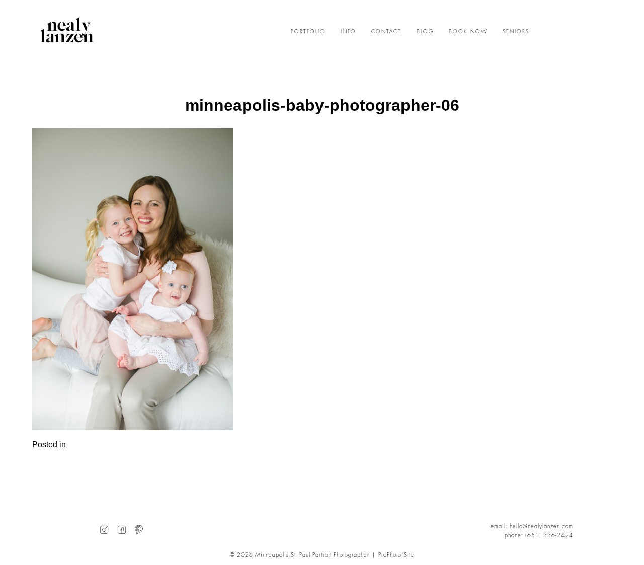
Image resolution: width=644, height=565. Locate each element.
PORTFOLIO (308, 31)
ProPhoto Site (396, 555)
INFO (348, 31)
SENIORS (516, 31)
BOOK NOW (468, 31)
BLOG (425, 31)
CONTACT (386, 31)
